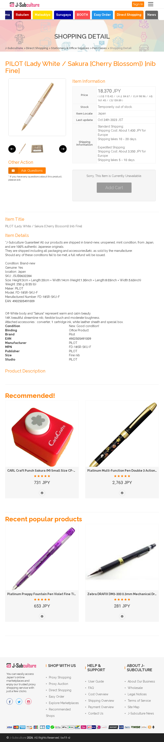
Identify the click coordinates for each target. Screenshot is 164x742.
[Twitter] (19, 701)
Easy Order (102, 14)
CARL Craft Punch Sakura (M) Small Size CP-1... (42, 470)
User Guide (96, 681)
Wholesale (135, 688)
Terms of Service (139, 700)
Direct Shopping (129, 14)
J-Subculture (14, 48)
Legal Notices (137, 694)
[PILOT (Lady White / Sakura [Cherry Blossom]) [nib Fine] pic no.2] (37, 149)
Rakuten (22, 14)
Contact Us (95, 713)
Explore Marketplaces (64, 703)
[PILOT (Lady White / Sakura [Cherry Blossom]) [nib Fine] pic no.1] (22, 149)
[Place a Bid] (42, 493)
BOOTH (82, 14)
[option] (22, 148)
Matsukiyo (42, 14)
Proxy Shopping (60, 677)
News (151, 14)
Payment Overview (101, 707)
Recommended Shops (58, 712)
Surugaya (63, 14)
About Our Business (141, 681)
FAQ (91, 688)
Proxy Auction (58, 683)
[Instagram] (28, 701)
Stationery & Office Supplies (70, 48)
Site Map (133, 707)
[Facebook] (9, 701)
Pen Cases (99, 48)
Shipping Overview (101, 700)
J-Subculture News (141, 713)
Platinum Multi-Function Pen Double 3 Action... (122, 470)
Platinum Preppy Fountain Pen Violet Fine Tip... (43, 594)
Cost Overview (98, 694)
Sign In (138, 4)
